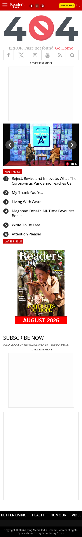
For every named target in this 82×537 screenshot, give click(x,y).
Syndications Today (29, 533)
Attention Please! (26, 234)
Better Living (13, 515)
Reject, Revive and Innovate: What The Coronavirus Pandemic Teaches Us (44, 181)
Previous (9, 144)
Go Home (64, 48)
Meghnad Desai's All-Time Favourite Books (43, 213)
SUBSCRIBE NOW (23, 337)
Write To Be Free (26, 224)
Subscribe (67, 5)
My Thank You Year (28, 192)
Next (72, 144)
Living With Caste (26, 201)
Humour (58, 515)
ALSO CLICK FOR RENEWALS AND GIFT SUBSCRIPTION (36, 344)
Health (38, 515)
